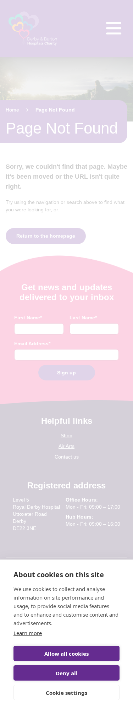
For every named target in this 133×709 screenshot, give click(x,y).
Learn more (27, 633)
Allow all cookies (66, 653)
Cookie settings (66, 692)
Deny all (67, 673)
